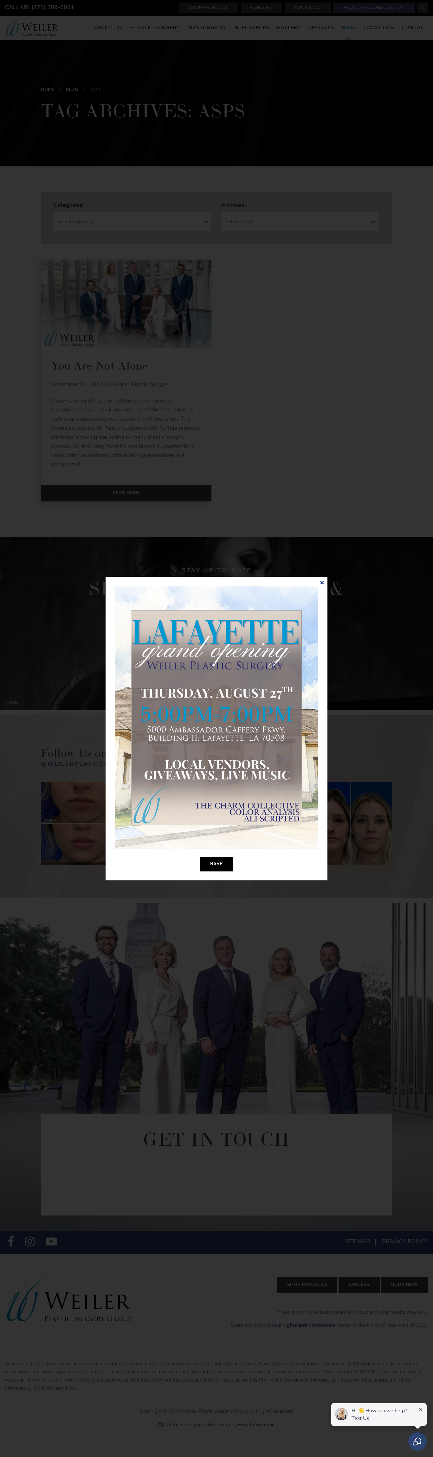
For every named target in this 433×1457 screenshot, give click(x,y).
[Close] (322, 582)
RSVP (216, 863)
